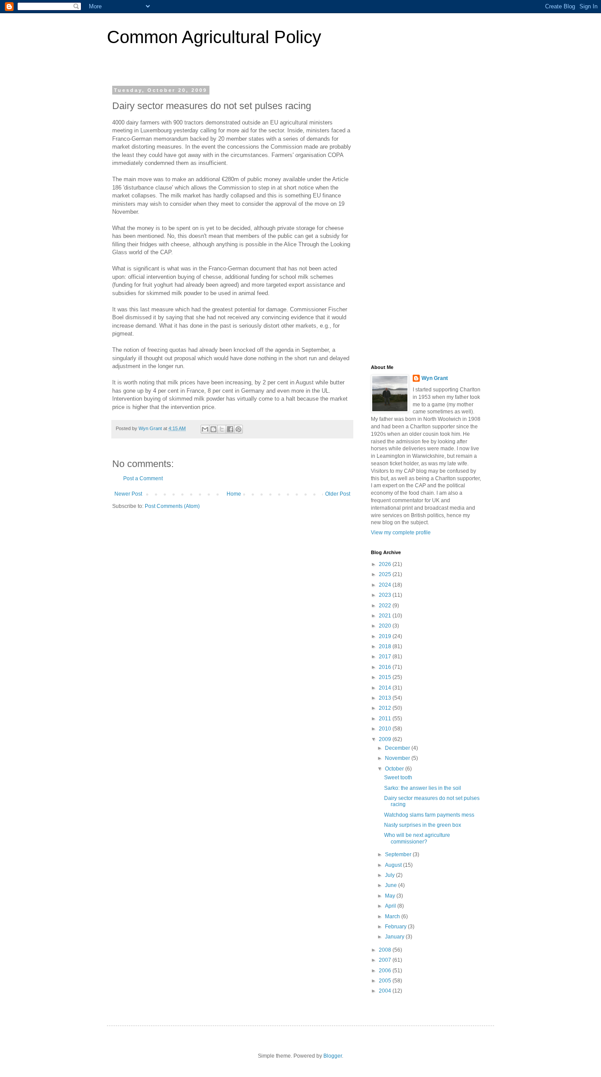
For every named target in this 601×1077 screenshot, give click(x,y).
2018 (385, 646)
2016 (385, 667)
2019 (385, 636)
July (390, 875)
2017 (385, 657)
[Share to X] (221, 429)
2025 (385, 574)
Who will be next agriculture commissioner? (417, 838)
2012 (385, 708)
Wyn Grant (434, 378)
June (391, 885)
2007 (385, 960)
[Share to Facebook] (230, 429)
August (394, 865)
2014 (385, 688)
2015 (385, 677)
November (398, 758)
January (395, 937)
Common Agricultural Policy (214, 37)
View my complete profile (401, 532)
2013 (385, 698)
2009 (385, 739)
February (396, 927)
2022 (385, 605)
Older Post (337, 494)
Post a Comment (143, 478)
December (398, 748)
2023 (385, 595)
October (395, 769)
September (399, 854)
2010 (385, 729)
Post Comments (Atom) (172, 506)
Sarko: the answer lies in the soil (422, 788)
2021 (385, 616)
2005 (385, 981)
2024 (385, 585)
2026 (385, 564)
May (390, 896)
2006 (385, 970)
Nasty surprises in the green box (422, 825)
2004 (385, 991)
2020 (385, 626)
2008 (385, 950)
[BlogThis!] (213, 429)
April (391, 906)
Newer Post (128, 494)
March (393, 916)
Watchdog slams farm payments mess (429, 815)
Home (234, 494)
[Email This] (205, 429)
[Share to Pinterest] (238, 429)
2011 (385, 719)
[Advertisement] (426, 219)
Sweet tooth (398, 777)
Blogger (332, 1056)
